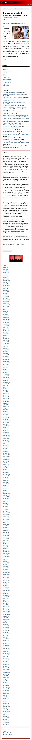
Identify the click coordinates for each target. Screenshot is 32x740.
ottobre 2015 (6, 477)
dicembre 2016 (6, 454)
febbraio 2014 (6, 509)
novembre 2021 (6, 359)
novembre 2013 (6, 514)
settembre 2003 (6, 711)
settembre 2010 (6, 575)
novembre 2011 (6, 553)
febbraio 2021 (6, 374)
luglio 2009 (5, 598)
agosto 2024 (6, 306)
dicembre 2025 (6, 280)
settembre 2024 (6, 304)
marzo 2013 (5, 527)
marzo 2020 (5, 391)
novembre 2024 (6, 301)
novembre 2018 (6, 417)
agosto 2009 (6, 596)
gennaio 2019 (6, 414)
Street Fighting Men (7, 147)
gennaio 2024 (6, 317)
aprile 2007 (5, 642)
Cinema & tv (17, 17)
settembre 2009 (6, 595)
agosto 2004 (6, 693)
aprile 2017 (5, 448)
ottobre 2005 (6, 671)
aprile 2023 (5, 332)
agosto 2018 (6, 422)
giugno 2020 (6, 387)
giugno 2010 (6, 580)
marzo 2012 (5, 546)
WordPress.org (6, 736)
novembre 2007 (6, 630)
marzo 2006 (5, 663)
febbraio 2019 (6, 412)
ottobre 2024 (6, 303)
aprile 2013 (5, 525)
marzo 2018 (5, 430)
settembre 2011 (6, 556)
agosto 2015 (6, 480)
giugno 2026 (6, 270)
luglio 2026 (5, 269)
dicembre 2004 (6, 687)
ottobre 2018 (6, 419)
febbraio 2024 (6, 316)
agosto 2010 (6, 577)
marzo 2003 (5, 721)
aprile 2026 (5, 274)
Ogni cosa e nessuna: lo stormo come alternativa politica (16, 142)
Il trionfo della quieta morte (9, 131)
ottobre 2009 (6, 593)
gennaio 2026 (6, 279)
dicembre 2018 (6, 416)
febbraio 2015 (6, 490)
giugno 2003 (6, 716)
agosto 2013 (6, 519)
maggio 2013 (6, 524)
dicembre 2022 (6, 338)
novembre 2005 (6, 669)
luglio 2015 (5, 482)
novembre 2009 (6, 592)
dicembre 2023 (6, 319)
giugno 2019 (6, 406)
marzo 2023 (5, 333)
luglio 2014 (5, 501)
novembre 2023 (6, 320)
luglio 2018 (5, 424)
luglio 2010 (5, 579)
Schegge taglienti (7, 79)
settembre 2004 (6, 692)
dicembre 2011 (6, 551)
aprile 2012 (5, 545)
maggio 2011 (6, 563)
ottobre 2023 (6, 322)
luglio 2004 (5, 695)
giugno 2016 (6, 464)
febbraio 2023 (6, 335)
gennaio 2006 (6, 666)
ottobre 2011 (6, 554)
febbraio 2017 (6, 451)
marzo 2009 (5, 604)
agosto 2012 (6, 538)
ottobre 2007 (6, 632)
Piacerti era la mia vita (8, 113)
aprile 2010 (5, 583)
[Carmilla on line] (16, 2)
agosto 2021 (6, 364)
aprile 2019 (5, 409)
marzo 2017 (5, 450)
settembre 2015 (6, 479)
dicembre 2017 (6, 435)
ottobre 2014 (6, 496)
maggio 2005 (6, 679)
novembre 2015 (6, 475)
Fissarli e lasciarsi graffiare (9, 112)
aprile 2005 (5, 680)
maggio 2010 (6, 582)
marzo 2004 (5, 701)
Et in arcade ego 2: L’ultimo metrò (10, 141)
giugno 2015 (6, 483)
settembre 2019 (6, 401)
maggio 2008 (6, 621)
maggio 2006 (6, 659)
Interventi (5, 67)
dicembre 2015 (6, 474)
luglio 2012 (5, 540)
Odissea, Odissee (7, 128)
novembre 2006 (6, 650)
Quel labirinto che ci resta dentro (10, 92)
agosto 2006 (6, 654)
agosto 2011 (6, 558)
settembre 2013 (6, 517)
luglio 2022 (5, 346)
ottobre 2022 (6, 341)
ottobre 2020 (6, 380)
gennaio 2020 (6, 395)
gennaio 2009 (6, 608)
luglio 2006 (5, 656)
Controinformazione (7, 71)
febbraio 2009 (6, 606)
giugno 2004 (6, 696)
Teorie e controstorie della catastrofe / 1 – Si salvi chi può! (16, 134)
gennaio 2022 (6, 356)
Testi (4, 74)
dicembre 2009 (6, 590)
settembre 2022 (6, 343)
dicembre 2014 (6, 493)
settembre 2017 (6, 440)
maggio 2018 (6, 427)
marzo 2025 (5, 295)
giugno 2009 (6, 600)
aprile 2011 (5, 564)
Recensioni (5, 69)
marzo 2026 (5, 275)
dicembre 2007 (6, 629)
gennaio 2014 (6, 511)
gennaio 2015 (6, 492)
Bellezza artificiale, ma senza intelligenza (12, 97)
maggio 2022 (6, 350)
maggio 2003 (6, 717)
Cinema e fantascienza (10, 123)
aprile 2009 (5, 603)
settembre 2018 (6, 421)
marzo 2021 (5, 372)
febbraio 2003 (6, 722)
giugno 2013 (6, 522)
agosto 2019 (6, 403)
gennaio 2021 (6, 375)
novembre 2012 (6, 533)
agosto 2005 (6, 674)
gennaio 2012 (6, 550)
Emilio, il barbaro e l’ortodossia (10, 133)
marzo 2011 (5, 566)
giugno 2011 (5, 561)
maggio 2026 (6, 272)
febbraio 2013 (6, 529)
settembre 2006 (6, 653)
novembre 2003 (6, 708)
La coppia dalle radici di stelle (9, 105)
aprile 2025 (5, 293)
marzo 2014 (5, 508)
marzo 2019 (5, 411)
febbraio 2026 (6, 277)
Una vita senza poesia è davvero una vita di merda (14, 94)
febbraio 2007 (6, 645)
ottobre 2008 (6, 613)
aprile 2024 (5, 312)
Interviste (5, 72)
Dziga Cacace (7, 19)
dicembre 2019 (6, 396)
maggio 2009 (6, 601)
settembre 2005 (6, 672)
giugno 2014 (6, 503)
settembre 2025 (6, 285)
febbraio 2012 (6, 548)
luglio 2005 (5, 675)
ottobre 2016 (6, 458)
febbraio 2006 (6, 664)
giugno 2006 (6, 658)
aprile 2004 (5, 700)
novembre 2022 (6, 340)
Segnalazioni (6, 84)
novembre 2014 (6, 495)
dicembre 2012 (6, 532)
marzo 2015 (5, 488)
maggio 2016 (6, 466)
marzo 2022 (5, 353)
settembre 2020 (6, 382)
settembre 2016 (6, 459)
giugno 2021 (6, 367)
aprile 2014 (5, 506)
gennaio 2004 (6, 705)
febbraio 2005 (6, 684)
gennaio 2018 (6, 433)
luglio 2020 (5, 385)
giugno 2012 (6, 542)
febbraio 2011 (6, 567)
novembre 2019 (6, 398)
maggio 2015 (6, 485)
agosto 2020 (6, 383)
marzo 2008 (5, 624)
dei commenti (7, 734)
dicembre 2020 (6, 377)
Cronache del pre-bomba (8, 80)
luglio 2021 (5, 366)
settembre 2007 (6, 634)
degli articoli (7, 732)
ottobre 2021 (6, 361)
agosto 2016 (6, 461)
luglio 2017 (5, 443)
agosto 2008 (6, 616)
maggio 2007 (6, 640)
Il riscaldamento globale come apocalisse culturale (14, 102)
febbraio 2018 (6, 432)
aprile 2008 (5, 622)
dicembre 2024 (6, 300)
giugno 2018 (6, 425)
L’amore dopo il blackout (8, 137)
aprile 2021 (5, 370)
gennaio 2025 (6, 298)
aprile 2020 (5, 390)
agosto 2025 (6, 287)
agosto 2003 (6, 713)
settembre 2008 (6, 614)
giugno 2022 (6, 348)
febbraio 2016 (6, 471)
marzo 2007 (5, 643)
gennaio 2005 (6, 685)
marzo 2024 (5, 314)
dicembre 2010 (6, 571)
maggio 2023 (6, 330)
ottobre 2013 (6, 516)
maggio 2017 (6, 446)
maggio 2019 (6, 408)
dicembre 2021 (6, 358)
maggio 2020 (6, 388)
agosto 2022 (6, 345)
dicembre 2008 (6, 609)
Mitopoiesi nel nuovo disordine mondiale (12, 139)
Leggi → (5, 59)
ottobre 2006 (6, 651)
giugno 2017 (6, 445)
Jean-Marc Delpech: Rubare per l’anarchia (12, 121)
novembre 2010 (6, 572)
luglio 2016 (5, 462)
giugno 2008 (6, 619)
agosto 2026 (6, 267)
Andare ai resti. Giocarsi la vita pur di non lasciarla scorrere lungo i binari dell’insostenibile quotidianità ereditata (14, 109)
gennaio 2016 (6, 472)
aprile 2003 (5, 719)
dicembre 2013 (6, 512)
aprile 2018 (5, 429)
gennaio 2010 (6, 588)
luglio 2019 (5, 404)
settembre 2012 (6, 537)
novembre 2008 (6, 611)
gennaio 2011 (6, 569)
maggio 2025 (6, 291)
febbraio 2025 (6, 296)
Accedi (4, 731)
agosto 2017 (6, 441)
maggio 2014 (6, 504)
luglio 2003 (5, 714)
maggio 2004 (6, 698)
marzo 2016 (5, 469)
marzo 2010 (5, 585)
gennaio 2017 (6, 453)
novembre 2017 (6, 437)
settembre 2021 (6, 362)
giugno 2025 (6, 290)
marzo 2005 (5, 682)
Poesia (4, 76)
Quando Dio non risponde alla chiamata (12, 145)
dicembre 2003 (6, 706)
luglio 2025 (5, 288)
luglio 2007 (5, 637)
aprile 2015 (5, 487)
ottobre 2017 (6, 438)
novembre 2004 (6, 688)
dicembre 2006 (6, 648)
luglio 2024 (5, 308)
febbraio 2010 (6, 587)
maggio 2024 (6, 311)
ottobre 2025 (6, 283)
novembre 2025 (6, 282)
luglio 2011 (5, 559)
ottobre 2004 (6, 690)
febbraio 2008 (6, 625)
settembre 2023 (6, 324)
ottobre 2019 (6, 400)
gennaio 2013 (6, 530)
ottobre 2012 (6, 535)
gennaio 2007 (6, 646)
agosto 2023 (6, 325)
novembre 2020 (6, 379)
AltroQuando (6, 85)
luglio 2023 (5, 327)
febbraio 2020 (6, 393)
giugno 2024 (6, 309)
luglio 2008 (5, 617)
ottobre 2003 (6, 709)
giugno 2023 (6, 329)
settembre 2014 (6, 498)
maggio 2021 (6, 369)
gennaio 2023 (6, 337)
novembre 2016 (6, 456)
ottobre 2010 (6, 574)
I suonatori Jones (7, 82)
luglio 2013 (5, 521)
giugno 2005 (6, 677)
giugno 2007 (6, 638)
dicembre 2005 (6, 667)
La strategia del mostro (8, 129)
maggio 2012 (6, 543)
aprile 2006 (5, 661)
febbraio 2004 (6, 703)
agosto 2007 (6, 635)
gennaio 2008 (6, 627)
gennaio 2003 (6, 724)
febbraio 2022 (6, 354)
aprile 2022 (5, 351)
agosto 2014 (6, 500)
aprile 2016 (5, 467)
